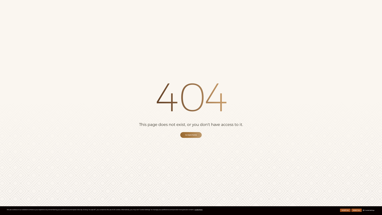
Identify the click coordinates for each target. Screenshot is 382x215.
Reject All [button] (356, 210)
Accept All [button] (345, 210)
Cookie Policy (198, 209)
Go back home (191, 135)
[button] (369, 210)
